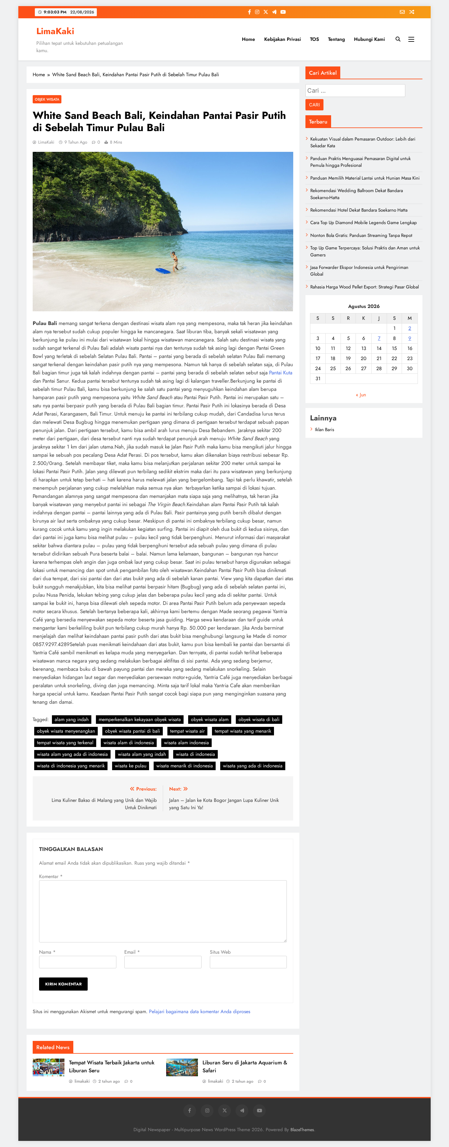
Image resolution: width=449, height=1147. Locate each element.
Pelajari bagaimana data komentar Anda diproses (199, 1011)
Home (248, 39)
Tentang (336, 39)
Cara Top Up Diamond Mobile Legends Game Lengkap (363, 222)
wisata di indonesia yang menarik (71, 765)
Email (132, 952)
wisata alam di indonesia (129, 742)
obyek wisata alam (209, 719)
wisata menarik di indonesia (184, 765)
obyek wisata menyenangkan (66, 730)
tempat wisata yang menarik (243, 730)
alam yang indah (72, 719)
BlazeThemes (302, 1130)
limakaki (82, 1081)
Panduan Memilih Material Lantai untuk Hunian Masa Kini (365, 178)
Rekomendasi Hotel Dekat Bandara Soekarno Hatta (358, 210)
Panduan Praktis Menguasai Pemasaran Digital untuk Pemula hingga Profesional (360, 162)
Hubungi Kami (369, 39)
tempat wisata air (187, 730)
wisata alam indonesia (186, 742)
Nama (47, 952)
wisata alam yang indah (142, 754)
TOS (314, 39)
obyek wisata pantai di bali (132, 730)
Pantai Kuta (280, 372)
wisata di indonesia (195, 754)
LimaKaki (55, 31)
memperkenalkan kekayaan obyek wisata (140, 719)
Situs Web (220, 952)
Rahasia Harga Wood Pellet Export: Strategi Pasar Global (364, 287)
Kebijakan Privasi (282, 39)
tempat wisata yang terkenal (65, 742)
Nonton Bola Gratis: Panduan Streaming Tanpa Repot (361, 235)
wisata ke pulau (130, 765)
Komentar (51, 876)
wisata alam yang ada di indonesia (72, 754)
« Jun (361, 394)
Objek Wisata (47, 99)
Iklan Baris (324, 429)
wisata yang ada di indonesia (253, 765)
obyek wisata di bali (259, 719)
